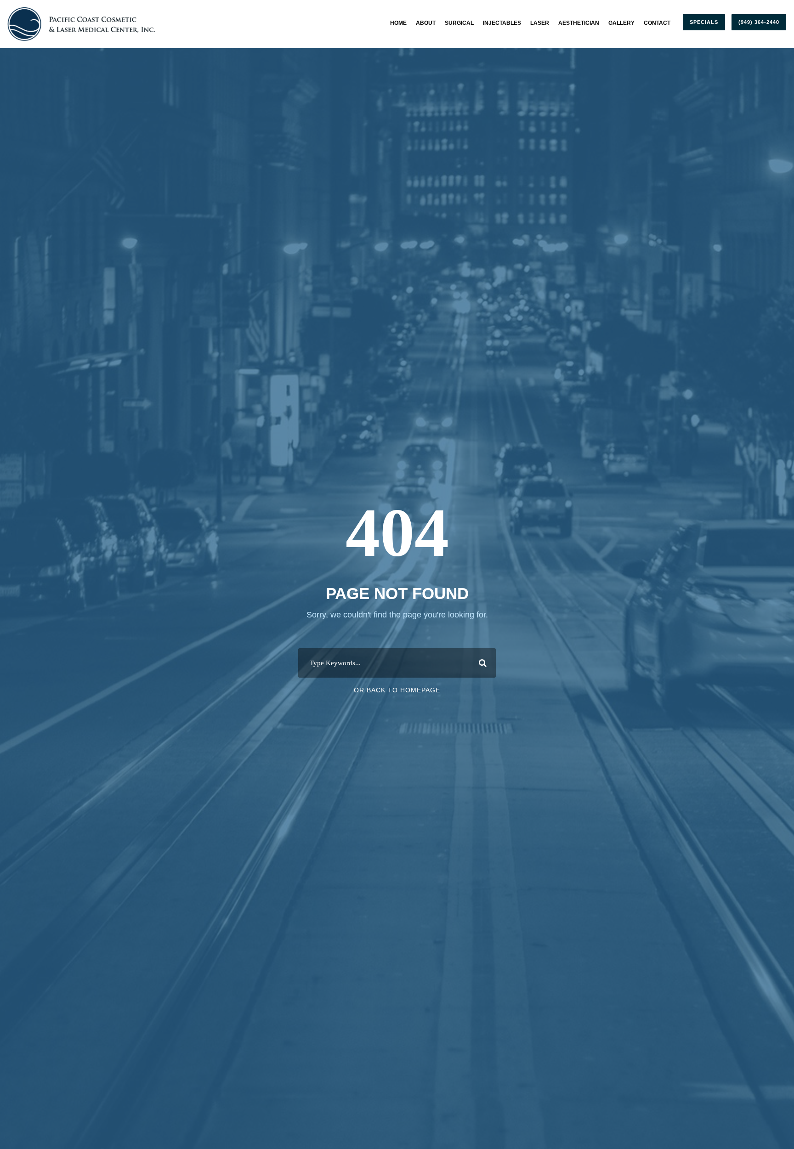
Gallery (621, 23)
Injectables (502, 23)
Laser (539, 23)
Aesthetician (578, 23)
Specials (704, 22)
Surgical (459, 23)
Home (398, 23)
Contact (657, 23)
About (426, 23)
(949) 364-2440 (758, 22)
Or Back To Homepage (397, 690)
